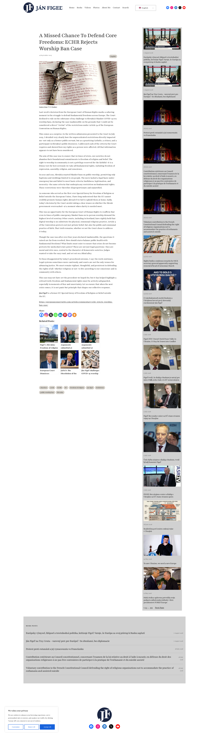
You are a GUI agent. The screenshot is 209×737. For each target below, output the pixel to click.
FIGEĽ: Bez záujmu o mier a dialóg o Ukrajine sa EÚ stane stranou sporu (158, 495)
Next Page (159, 607)
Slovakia (60, 392)
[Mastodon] (70, 315)
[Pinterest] (65, 315)
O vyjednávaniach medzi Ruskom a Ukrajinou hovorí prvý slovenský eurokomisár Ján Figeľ (158, 300)
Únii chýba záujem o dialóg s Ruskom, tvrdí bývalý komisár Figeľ (161, 461)
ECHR (59, 388)
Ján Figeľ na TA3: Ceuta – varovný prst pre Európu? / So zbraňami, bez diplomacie (161, 95)
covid (52, 388)
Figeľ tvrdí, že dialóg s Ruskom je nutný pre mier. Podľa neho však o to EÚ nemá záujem (162, 378)
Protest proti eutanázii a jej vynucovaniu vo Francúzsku (160, 133)
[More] (74, 315)
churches (43, 388)
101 (151, 607)
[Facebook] (41, 315)
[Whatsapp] (55, 315)
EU (66, 388)
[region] (31, 719)
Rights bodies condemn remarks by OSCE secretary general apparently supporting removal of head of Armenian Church (161, 263)
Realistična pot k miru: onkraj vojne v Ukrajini (158, 530)
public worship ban (47, 392)
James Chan (43, 107)
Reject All (31, 727)
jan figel (90, 388)
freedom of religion (77, 388)
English (144, 8)
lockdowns (100, 388)
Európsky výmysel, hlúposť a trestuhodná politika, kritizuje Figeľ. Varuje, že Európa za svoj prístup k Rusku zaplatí (162, 59)
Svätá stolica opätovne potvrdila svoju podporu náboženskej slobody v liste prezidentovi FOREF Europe (159, 600)
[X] (51, 315)
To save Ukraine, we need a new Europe (160, 563)
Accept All (47, 727)
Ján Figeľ (49, 7)
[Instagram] (46, 315)
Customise (16, 727)
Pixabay (54, 107)
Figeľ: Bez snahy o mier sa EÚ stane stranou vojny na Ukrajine (162, 417)
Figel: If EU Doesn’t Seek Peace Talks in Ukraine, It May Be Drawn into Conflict (160, 340)
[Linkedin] (60, 315)
